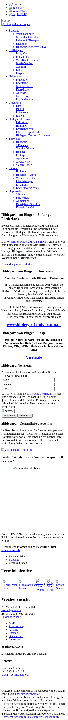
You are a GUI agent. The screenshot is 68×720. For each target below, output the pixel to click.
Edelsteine (22, 82)
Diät (18, 105)
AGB (12, 623)
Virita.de (34, 357)
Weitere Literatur (25, 178)
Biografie (21, 53)
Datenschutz (16, 636)
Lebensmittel (23, 112)
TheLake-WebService (27, 693)
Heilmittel (21, 125)
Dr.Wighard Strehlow (28, 204)
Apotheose (22, 158)
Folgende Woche (11, 616)
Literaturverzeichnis (27, 187)
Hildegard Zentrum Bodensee (33, 135)
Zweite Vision (24, 161)
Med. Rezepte (24, 96)
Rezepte (20, 115)
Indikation (22, 122)
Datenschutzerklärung (39, 393)
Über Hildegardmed (27, 132)
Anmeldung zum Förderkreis (17, 264)
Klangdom (22, 43)
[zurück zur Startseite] (15, 24)
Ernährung (15, 102)
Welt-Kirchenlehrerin (28, 60)
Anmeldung (23, 200)
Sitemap (13, 632)
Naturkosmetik (24, 86)
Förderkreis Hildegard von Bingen (26, 241)
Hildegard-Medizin (19, 119)
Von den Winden (25, 148)
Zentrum (21, 66)
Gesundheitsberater (27, 37)
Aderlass (21, 92)
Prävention (22, 79)
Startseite (14, 30)
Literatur (13, 168)
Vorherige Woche (11, 610)
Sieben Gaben (24, 164)
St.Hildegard (16, 50)
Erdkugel (21, 155)
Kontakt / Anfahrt (26, 207)
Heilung (20, 151)
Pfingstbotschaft (25, 56)
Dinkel (20, 109)
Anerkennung (16, 626)
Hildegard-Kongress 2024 (31, 46)
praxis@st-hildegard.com (15, 674)
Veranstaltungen (25, 33)
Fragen (20, 73)
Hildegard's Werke (26, 174)
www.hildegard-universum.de (34, 324)
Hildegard (21, 141)
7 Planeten (22, 145)
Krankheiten (23, 89)
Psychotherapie (24, 99)
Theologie (14, 138)
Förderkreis (22, 197)
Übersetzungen (24, 181)
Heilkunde (15, 76)
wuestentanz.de (10, 550)
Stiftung (20, 194)
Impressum (15, 639)
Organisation (16, 191)
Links (19, 69)
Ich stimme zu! (35, 716)
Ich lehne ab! (52, 716)
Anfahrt (13, 629)
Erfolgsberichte (24, 128)
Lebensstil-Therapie (27, 40)
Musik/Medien (24, 63)
